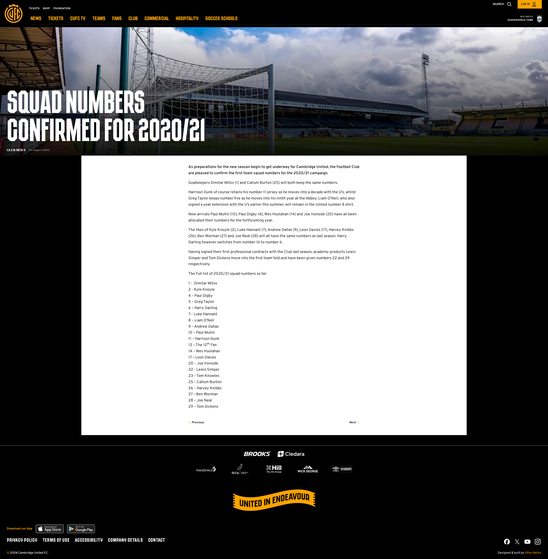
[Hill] (274, 469)
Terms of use (56, 540)
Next (352, 422)
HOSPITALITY (187, 18)
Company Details (125, 540)
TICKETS (55, 18)
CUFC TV (78, 18)
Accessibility (89, 540)
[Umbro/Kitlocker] (342, 469)
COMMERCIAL (156, 18)
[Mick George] (308, 469)
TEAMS (98, 18)
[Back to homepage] (13, 13)
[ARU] (240, 469)
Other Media (533, 553)
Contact (156, 540)
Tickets (34, 8)
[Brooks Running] (257, 454)
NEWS (36, 18)
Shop (46, 8)
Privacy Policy (22, 540)
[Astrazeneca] (206, 468)
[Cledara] (291, 454)
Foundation (61, 8)
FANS (117, 18)
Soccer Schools (221, 18)
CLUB (133, 18)
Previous (198, 422)
